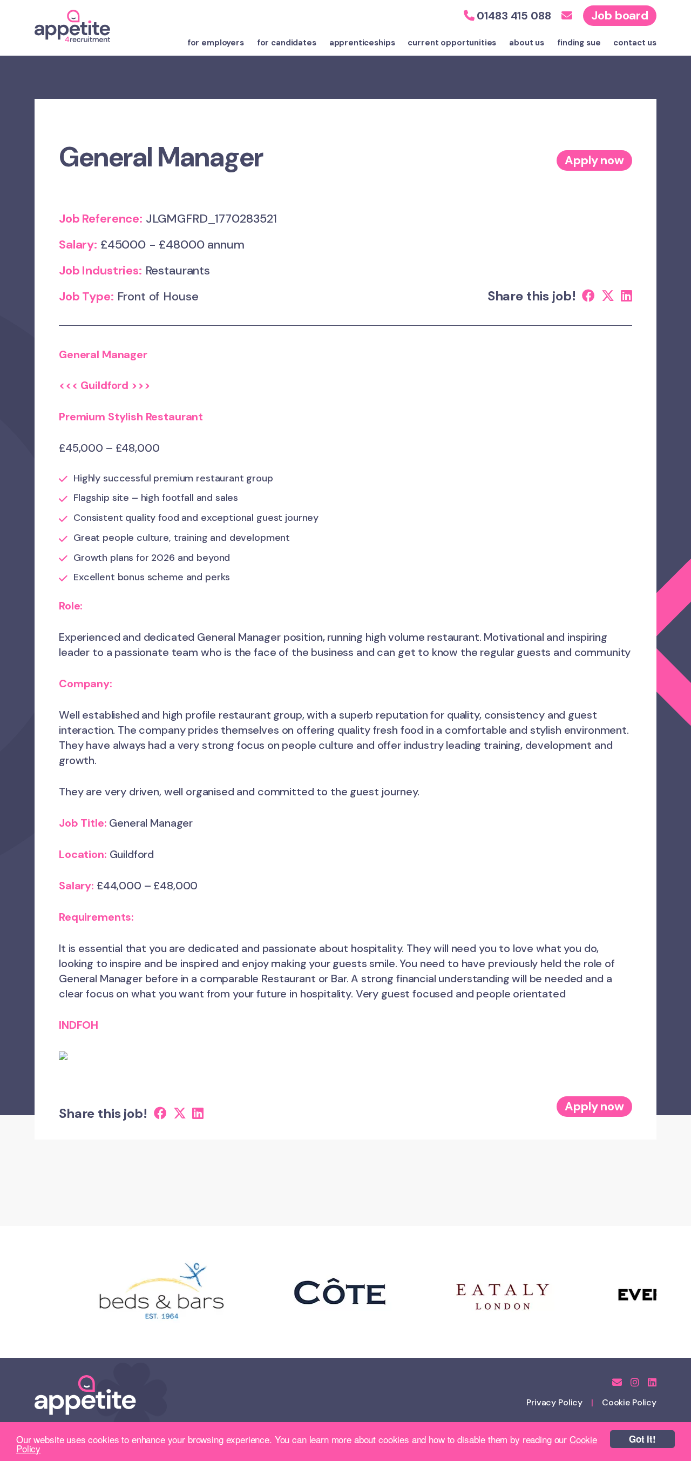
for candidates (286, 42)
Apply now (594, 160)
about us (526, 42)
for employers (215, 42)
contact (634, 42)
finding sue (578, 42)
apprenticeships (362, 42)
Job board (619, 15)
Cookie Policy (629, 1402)
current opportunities (452, 42)
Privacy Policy (554, 1402)
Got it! (642, 1438)
